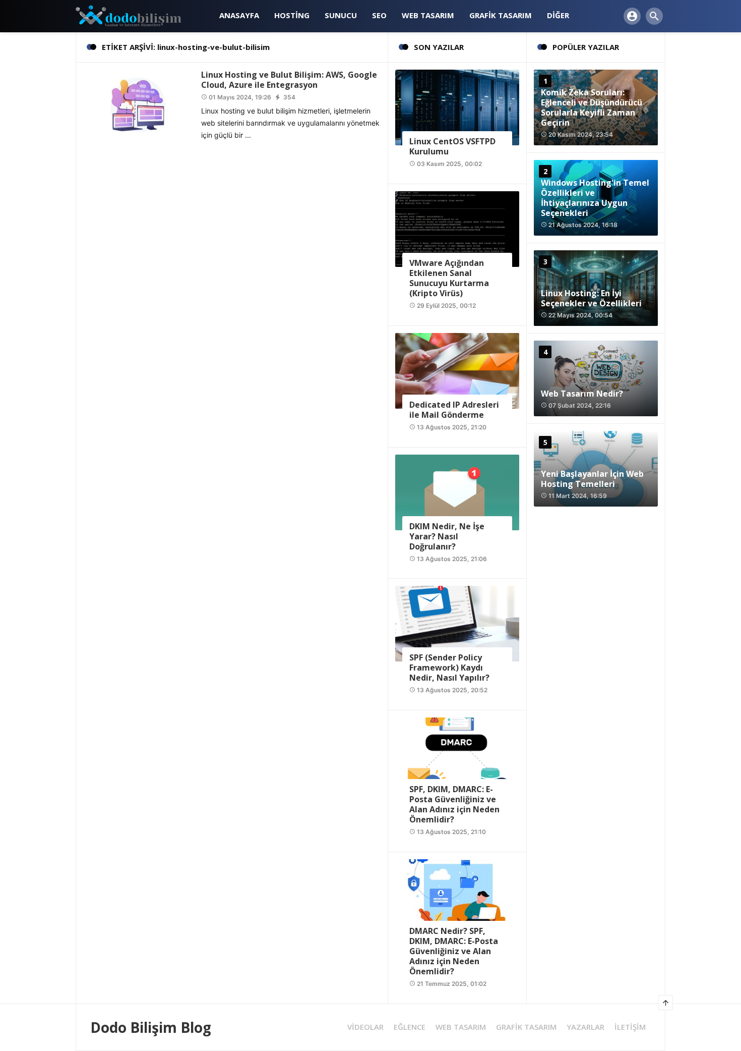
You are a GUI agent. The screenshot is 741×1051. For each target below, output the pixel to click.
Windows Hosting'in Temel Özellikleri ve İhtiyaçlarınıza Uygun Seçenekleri (595, 197)
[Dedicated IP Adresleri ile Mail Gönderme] (457, 370)
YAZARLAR (585, 1027)
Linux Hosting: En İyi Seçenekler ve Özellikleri (591, 298)
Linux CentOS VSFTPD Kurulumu (452, 146)
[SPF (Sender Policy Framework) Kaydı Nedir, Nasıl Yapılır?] (457, 623)
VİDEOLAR (365, 1027)
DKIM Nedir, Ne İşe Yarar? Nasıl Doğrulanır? (446, 536)
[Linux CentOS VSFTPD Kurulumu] (457, 107)
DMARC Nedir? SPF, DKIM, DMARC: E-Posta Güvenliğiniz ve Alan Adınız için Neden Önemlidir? (453, 951)
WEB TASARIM (461, 1027)
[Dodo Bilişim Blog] (137, 15)
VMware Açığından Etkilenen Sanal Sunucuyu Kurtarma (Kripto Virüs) (449, 278)
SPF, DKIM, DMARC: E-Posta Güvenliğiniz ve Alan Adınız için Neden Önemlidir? (454, 804)
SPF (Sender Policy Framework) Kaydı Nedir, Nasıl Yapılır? (449, 667)
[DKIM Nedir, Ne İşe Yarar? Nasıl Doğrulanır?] (457, 491)
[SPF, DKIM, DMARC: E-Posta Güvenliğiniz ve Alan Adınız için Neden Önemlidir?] (457, 754)
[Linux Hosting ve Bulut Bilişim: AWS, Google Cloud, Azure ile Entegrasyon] (138, 103)
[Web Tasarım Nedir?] (596, 378)
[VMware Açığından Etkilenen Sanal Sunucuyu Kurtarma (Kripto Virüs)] (457, 228)
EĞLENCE (409, 1027)
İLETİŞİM (630, 1027)
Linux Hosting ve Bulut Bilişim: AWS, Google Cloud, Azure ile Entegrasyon (289, 79)
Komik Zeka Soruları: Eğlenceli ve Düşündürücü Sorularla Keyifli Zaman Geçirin (591, 107)
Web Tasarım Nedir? (582, 393)
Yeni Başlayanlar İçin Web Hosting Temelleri (592, 478)
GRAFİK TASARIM (526, 1027)
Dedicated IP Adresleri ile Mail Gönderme (454, 409)
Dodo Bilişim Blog (150, 1027)
